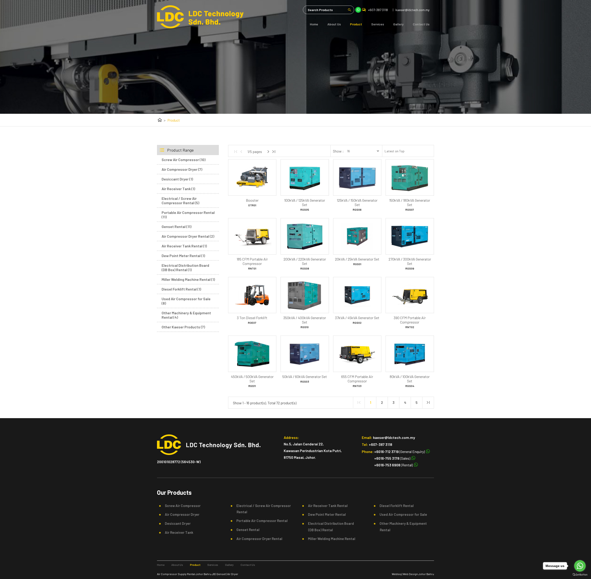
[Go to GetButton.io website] (580, 574)
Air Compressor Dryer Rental (258, 539)
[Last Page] (274, 151)
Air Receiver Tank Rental (326, 506)
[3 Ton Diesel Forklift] (252, 295)
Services (377, 24)
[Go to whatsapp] (580, 566)
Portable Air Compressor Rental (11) (188, 214)
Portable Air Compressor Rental (261, 521)
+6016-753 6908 (387, 465)
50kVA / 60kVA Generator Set (304, 376)
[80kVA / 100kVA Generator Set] (410, 354)
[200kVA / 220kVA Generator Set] (305, 236)
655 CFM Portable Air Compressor (357, 378)
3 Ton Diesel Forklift (252, 317)
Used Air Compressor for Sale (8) (186, 301)
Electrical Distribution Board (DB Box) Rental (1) (185, 267)
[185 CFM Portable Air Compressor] (252, 236)
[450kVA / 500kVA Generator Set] (252, 354)
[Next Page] (268, 151)
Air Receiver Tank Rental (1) (184, 246)
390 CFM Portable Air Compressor (410, 319)
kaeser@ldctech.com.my (394, 437)
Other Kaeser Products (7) (183, 327)
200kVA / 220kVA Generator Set (304, 261)
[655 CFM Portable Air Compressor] (357, 354)
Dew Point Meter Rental (325, 514)
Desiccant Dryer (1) (177, 179)
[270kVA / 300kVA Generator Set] (410, 236)
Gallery (398, 24)
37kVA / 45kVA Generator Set (357, 317)
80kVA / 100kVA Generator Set (410, 378)
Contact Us (421, 24)
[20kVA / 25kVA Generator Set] (357, 236)
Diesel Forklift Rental (395, 506)
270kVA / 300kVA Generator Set (410, 261)
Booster (252, 200)
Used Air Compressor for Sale (402, 514)
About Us (334, 24)
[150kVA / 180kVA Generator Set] (410, 177)
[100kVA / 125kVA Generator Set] (305, 177)
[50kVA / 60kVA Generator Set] (305, 354)
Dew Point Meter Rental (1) (183, 255)
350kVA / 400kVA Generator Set (304, 319)
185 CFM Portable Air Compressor (252, 261)
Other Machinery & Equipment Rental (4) (186, 315)
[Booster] (252, 177)
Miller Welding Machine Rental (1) (188, 279)
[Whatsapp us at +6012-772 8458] (427, 451)
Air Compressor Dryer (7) (182, 169)
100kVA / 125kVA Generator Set (304, 202)
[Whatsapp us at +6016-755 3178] (413, 458)
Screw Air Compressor (181, 506)
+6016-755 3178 (386, 458)
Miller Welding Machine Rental (330, 539)
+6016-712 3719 (386, 451)
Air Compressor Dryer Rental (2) (188, 236)
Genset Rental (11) (176, 226)
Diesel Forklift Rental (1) (181, 289)
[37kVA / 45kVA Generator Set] (357, 295)
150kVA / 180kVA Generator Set (409, 202)
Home (314, 24)
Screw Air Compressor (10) (183, 159)
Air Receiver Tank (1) (178, 188)
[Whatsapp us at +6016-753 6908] (415, 465)
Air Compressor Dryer (180, 514)
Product (356, 24)
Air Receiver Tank (177, 532)
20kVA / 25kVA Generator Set (357, 259)
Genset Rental (246, 530)
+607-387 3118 (378, 10)
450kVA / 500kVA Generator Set (252, 378)
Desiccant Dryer (176, 523)
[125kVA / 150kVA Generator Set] (357, 177)
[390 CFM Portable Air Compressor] (410, 295)
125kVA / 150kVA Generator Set (357, 202)
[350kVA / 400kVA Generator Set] (305, 295)
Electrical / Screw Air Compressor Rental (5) (180, 200)
